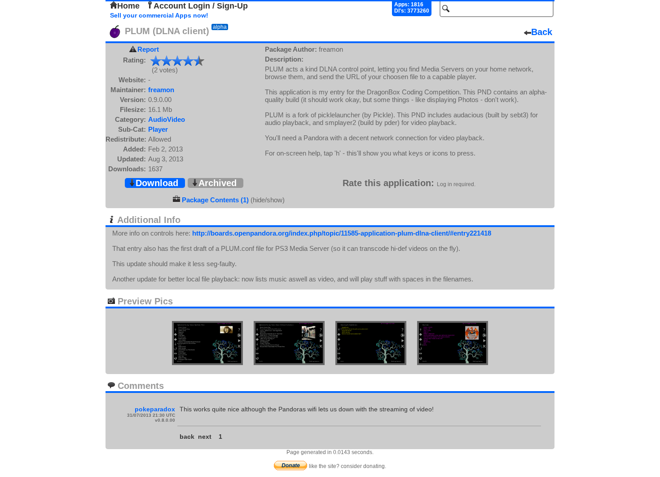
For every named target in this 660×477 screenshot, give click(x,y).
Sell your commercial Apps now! (159, 15)
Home (128, 5)
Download (157, 183)
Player (158, 129)
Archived (217, 183)
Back (541, 32)
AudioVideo (166, 119)
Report (148, 49)
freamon (161, 90)
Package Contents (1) (215, 200)
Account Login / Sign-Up (201, 5)
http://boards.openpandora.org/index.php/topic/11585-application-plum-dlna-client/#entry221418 (341, 233)
